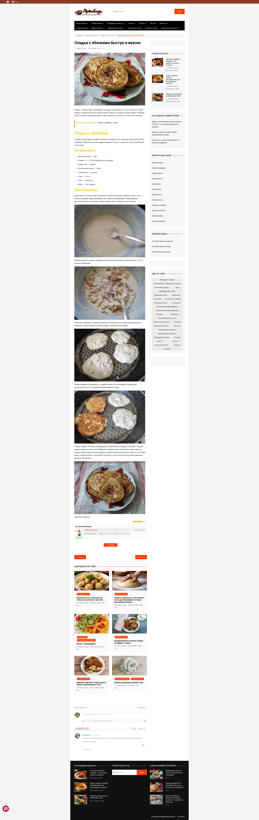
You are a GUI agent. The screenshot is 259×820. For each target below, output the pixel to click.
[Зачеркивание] (92, 721)
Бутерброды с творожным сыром (167, 283)
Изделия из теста (83, 594)
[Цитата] (100, 721)
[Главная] (7, 2)
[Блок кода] (103, 721)
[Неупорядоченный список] (97, 721)
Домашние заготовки (115, 28)
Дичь (177, 287)
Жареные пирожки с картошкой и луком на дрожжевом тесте (91, 683)
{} (109, 720)
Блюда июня (156, 189)
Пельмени (176, 303)
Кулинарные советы (135, 28)
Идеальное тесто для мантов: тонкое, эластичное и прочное (89, 599)
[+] (112, 720)
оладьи (112, 545)
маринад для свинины (167, 333)
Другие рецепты (97, 28)
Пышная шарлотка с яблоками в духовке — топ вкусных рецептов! (174, 785)
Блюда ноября (157, 216)
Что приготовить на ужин (161, 252)
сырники (167, 349)
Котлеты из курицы (173, 299)
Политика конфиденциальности (163, 816)
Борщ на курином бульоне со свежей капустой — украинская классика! (174, 799)
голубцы (177, 322)
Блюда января (157, 163)
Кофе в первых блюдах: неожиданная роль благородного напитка (173, 79)
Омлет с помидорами (86, 644)
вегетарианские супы (167, 318)
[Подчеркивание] (89, 721)
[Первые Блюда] (78, 532)
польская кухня (161, 345)
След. (139, 557)
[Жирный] (83, 721)
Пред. (81, 557)
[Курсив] (86, 721)
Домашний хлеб (160, 295)
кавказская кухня (161, 326)
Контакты (181, 816)
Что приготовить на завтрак (86, 640)
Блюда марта (157, 173)
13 (168, 790)
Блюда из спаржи (167, 280)
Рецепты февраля (159, 168)
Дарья (154, 121)
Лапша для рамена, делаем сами (128, 682)
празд (177, 345)
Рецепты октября (158, 210)
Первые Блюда (81, 48)
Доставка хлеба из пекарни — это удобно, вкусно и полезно (173, 62)
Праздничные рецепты (169, 28)
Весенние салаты (162, 287)
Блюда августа (157, 200)
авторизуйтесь (142, 707)
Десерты (153, 23)
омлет (159, 341)
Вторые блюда (97, 23)
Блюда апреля (157, 179)
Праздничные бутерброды (167, 306)
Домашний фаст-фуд (122, 679)
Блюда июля (156, 194)
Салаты (131, 23)
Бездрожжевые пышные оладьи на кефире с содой (128, 642)
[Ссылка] (106, 721)
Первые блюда (81, 23)
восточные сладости (162, 322)
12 (168, 805)
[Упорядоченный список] (95, 721)
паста (175, 341)
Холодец (159, 314)
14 (168, 778)
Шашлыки (175, 314)
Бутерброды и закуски (115, 23)
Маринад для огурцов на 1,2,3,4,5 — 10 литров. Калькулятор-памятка (167, 124)
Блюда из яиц (82, 637)
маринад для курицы (167, 330)
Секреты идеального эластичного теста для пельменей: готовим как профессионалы (129, 600)
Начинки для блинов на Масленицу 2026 (174, 95)
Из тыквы (157, 299)
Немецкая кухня (160, 303)
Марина (155, 132)
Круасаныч (87, 735)
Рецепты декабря (158, 221)
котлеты (177, 326)
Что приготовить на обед (161, 246)
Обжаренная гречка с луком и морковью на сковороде (174, 773)
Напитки (142, 23)
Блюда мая (156, 184)
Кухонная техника (151, 28)
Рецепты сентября (159, 205)
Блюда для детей (82, 28)
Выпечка (163, 23)
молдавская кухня (161, 337)
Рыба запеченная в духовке (167, 310)
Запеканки (176, 295)
